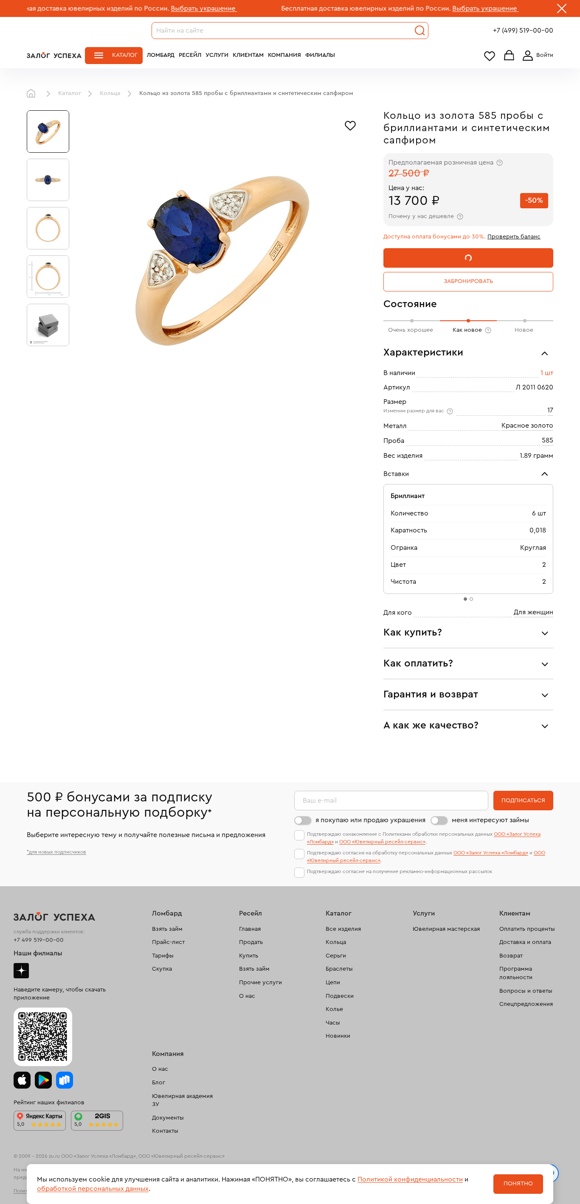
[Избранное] (350, 124)
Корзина (509, 56)
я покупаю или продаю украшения (370, 820)
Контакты (165, 1131)
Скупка (162, 969)
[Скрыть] (561, 10)
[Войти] (536, 55)
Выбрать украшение (168, 8)
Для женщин (533, 612)
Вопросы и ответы (525, 991)
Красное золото (527, 425)
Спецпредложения (526, 1004)
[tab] (465, 599)
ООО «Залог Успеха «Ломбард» (490, 852)
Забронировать (468, 281)
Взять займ (167, 929)
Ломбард (161, 55)
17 (550, 410)
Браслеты (339, 969)
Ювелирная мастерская (446, 929)
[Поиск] (419, 30)
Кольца (110, 93)
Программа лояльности (515, 973)
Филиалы (320, 55)
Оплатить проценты (527, 929)
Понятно (518, 1184)
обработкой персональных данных (93, 1188)
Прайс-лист (168, 942)
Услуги (217, 55)
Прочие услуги (260, 983)
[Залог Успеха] (54, 55)
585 (547, 440)
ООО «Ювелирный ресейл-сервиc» (382, 841)
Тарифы (163, 956)
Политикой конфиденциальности (410, 1179)
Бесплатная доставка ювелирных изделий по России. (329, 8)
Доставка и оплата (525, 942)
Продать (251, 942)
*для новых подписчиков (56, 851)
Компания (284, 55)
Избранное (489, 56)
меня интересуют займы (490, 820)
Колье (334, 1009)
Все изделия (343, 929)
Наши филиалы (38, 953)
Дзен (21, 970)
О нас (247, 996)
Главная (33, 94)
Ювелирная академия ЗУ (182, 1100)
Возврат (511, 956)
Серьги (336, 956)
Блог (158, 1083)
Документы (168, 1118)
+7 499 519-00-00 (39, 940)
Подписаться (523, 801)
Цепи (333, 983)
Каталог (125, 55)
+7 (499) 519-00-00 (523, 30)
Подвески (340, 996)
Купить (248, 956)
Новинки (338, 1036)
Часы (333, 1023)
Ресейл (190, 55)
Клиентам (248, 55)
